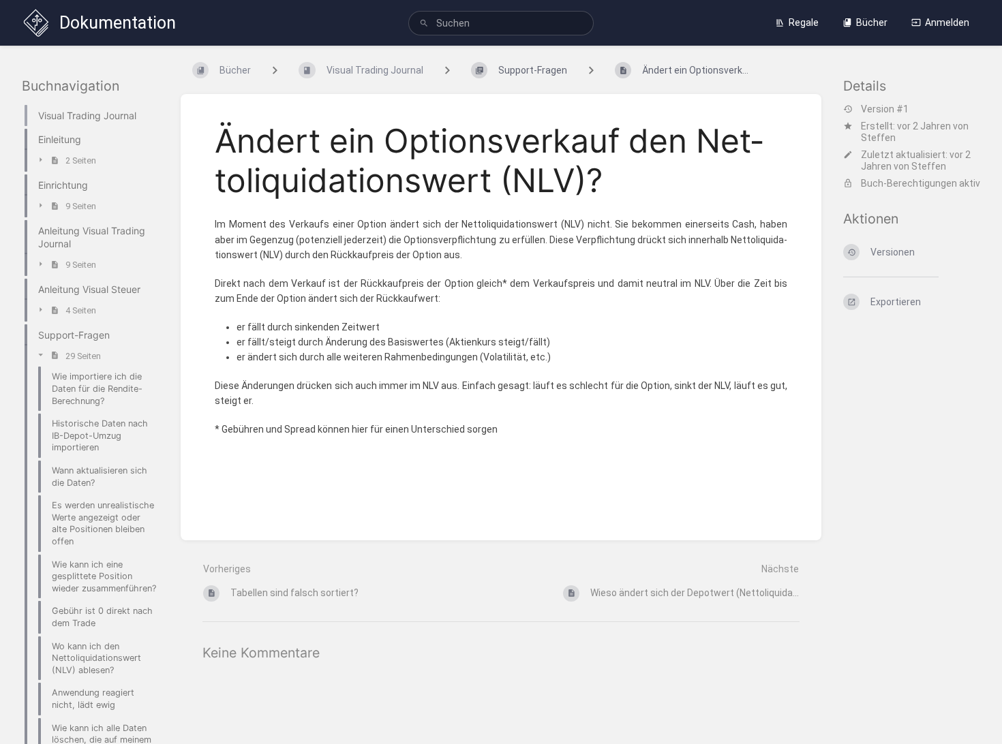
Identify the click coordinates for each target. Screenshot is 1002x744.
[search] (501, 23)
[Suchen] (424, 23)
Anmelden (947, 22)
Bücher (871, 22)
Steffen (878, 137)
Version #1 (885, 109)
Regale (804, 22)
